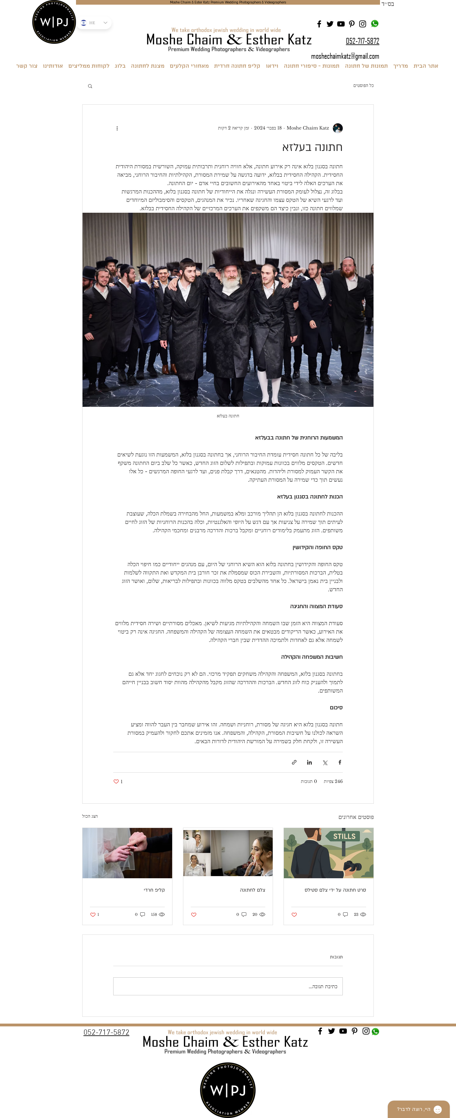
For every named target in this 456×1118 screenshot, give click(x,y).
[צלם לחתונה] (228, 853)
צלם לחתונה (252, 890)
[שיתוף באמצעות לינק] (294, 762)
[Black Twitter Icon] (330, 24)
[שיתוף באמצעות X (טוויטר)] (325, 762)
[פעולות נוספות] (117, 128)
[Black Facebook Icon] (319, 24)
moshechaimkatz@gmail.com (345, 55)
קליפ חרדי (154, 890)
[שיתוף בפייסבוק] (340, 762)
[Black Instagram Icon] (362, 24)
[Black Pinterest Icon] (351, 24)
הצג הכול (90, 816)
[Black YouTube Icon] (341, 24)
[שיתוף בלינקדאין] (309, 762)
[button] (90, 85)
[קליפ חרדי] (127, 853)
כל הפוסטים (363, 85)
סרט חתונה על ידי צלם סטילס (335, 890)
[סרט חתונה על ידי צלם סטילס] (328, 853)
